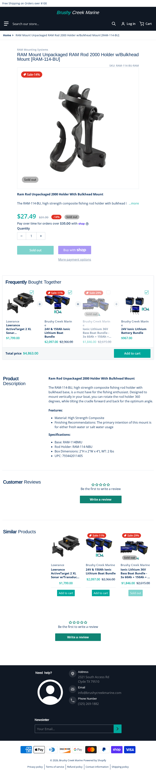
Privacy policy (35, 766)
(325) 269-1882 (88, 704)
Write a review (100, 499)
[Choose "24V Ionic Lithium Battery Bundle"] (147, 292)
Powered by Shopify (95, 760)
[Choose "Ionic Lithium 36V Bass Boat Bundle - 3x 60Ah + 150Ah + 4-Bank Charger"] (108, 292)
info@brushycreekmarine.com (99, 693)
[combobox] (64, 24)
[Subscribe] (118, 728)
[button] (6, 24)
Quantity (23, 228)
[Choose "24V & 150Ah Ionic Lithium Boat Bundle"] (70, 292)
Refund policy (75, 766)
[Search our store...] (113, 24)
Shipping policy (120, 766)
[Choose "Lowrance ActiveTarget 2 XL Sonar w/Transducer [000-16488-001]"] (32, 292)
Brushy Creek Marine (71, 760)
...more (134, 203)
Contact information (97, 766)
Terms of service (55, 766)
